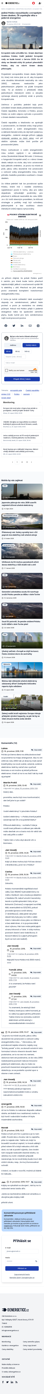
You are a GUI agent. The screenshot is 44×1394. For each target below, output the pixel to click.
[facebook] (6, 325)
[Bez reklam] (33, 3)
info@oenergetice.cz (10, 1330)
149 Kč (27, 351)
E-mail (7, 1248)
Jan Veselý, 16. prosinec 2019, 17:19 (24, 979)
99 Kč (17, 351)
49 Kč (8, 351)
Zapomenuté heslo (22, 1274)
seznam (26, 394)
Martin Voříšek (12, 22)
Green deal (6, 398)
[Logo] (12, 3)
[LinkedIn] (13, 1382)
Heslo (7, 1258)
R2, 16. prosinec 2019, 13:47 (25, 1085)
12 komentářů (26, 24)
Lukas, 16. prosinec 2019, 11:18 (26, 788)
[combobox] (22, 402)
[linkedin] (22, 325)
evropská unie (16, 390)
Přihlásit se (22, 1268)
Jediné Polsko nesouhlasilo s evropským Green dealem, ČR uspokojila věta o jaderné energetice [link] (29, 9)
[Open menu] (2, 3)
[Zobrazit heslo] (36, 1261)
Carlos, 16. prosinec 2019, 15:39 (23, 955)
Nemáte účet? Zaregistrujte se (22, 1278)
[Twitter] (8, 1382)
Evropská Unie (10, 9)
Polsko (17, 394)
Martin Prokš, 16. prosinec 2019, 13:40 (23, 857)
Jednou (13, 345)
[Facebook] (4, 1382)
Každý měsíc (31, 345)
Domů (3, 9)
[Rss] (17, 1382)
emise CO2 (5, 394)
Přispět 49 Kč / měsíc (22, 379)
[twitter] (14, 325)
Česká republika (32, 390)
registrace (8, 1226)
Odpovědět (38, 750)
